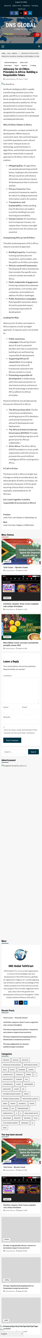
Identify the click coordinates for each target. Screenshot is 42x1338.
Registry (17, 1118)
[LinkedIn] (25, 1003)
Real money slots (31, 1113)
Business (22, 1070)
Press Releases (23, 1108)
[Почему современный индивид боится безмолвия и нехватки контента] (21, 1270)
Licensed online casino (12, 1094)
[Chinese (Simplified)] (7, 1326)
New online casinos (30, 1099)
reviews (27, 1118)
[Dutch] (13, 1326)
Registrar (24, 65)
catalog (19, 1074)
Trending (35, 6)
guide (18, 1084)
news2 (12, 1103)
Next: (18, 523)
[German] (24, 1326)
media (26, 1094)
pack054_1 (22, 1103)
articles (25, 1060)
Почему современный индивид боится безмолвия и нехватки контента (19, 1038)
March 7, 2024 (23, 79)
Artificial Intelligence (10, 62)
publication (7, 1113)
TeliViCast (21, 9)
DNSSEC (28, 1074)
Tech (35, 1118)
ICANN (16, 1089)
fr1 (26, 1079)
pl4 (13, 1108)
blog (5, 1070)
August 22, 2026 (22, 570)
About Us (7, 6)
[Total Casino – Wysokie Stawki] (21, 551)
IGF (23, 1089)
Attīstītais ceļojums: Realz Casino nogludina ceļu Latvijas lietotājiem (20, 1023)
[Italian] (28, 1326)
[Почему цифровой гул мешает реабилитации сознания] (21, 1310)
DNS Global (21, 25)
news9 (6, 1320)
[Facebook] (16, 1003)
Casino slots (8, 1074)
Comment (7, 675)
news (5, 1103)
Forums (19, 1079)
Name (6, 707)
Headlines (26, 6)
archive (6, 1060)
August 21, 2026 (22, 609)
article (15, 1060)
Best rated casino (31, 1065)
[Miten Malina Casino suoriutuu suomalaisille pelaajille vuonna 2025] (21, 627)
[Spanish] (2, 1329)
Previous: (20, 516)
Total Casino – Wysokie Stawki (15, 567)
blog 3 (12, 1070)
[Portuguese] (31, 1326)
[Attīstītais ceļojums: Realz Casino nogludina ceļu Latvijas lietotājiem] (21, 588)
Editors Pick (16, 6)
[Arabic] (2, 1326)
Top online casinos (10, 1123)
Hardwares (28, 1084)
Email (25, 707)
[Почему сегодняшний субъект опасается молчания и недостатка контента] (21, 1230)
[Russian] (35, 1326)
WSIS (4, 1128)
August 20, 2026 (22, 648)
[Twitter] (21, 1003)
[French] (20, 1326)
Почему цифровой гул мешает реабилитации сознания (16, 1045)
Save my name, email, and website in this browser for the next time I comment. (20, 731)
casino (31, 1070)
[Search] (39, 46)
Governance (8, 65)
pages (32, 1103)
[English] (17, 1326)
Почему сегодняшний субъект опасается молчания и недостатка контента (20, 1030)
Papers (16, 65)
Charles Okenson (10, 79)
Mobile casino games (11, 1099)
